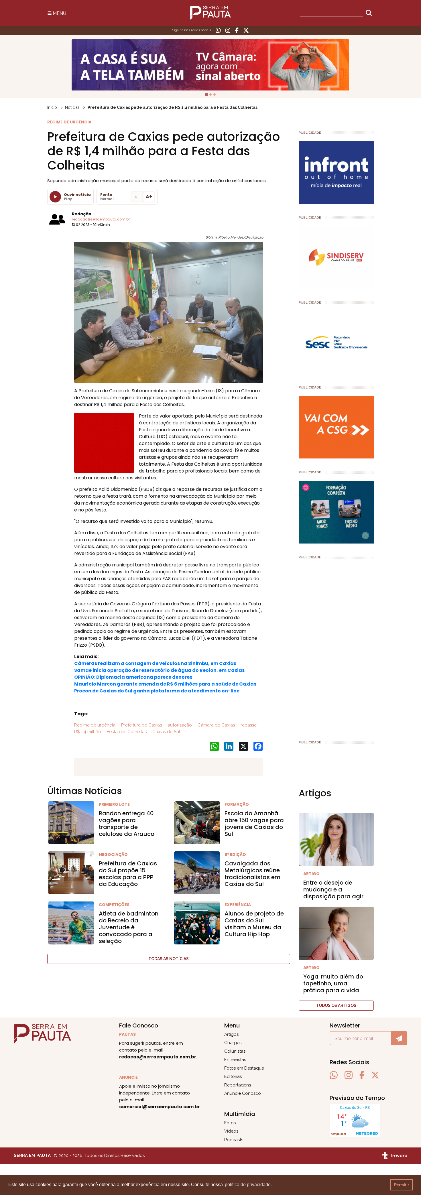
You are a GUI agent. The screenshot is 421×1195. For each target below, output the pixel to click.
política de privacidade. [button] (248, 1184)
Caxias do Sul (165, 731)
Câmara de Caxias (215, 725)
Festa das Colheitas (126, 731)
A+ (149, 196)
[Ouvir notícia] (55, 196)
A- (136, 197)
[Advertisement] (336, 647)
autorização (179, 725)
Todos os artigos (336, 1005)
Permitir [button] (401, 1184)
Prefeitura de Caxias (141, 725)
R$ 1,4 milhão (87, 731)
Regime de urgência (94, 725)
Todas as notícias (168, 958)
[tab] (206, 94)
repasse (248, 725)
